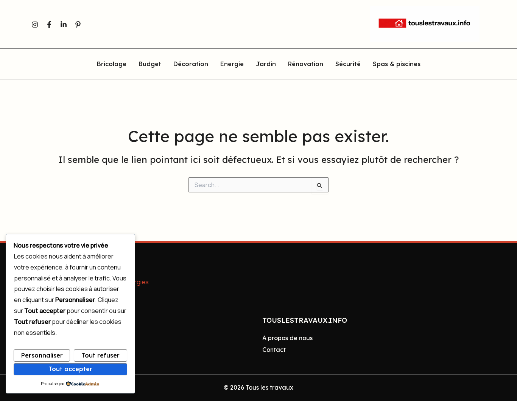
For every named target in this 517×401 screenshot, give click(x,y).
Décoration (190, 64)
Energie (232, 64)
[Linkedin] (63, 24)
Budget (150, 64)
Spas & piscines (396, 64)
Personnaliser (42, 355)
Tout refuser (100, 355)
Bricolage (111, 64)
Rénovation (305, 64)
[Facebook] (49, 24)
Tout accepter (70, 369)
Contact (274, 349)
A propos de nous (287, 338)
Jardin (266, 64)
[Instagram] (34, 24)
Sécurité (348, 64)
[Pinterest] (78, 24)
